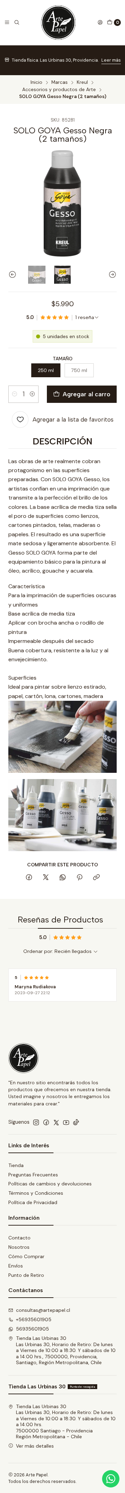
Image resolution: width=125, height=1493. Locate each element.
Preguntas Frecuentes (33, 1175)
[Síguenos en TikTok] (76, 1122)
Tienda (16, 1165)
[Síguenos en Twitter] (56, 1122)
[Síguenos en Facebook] (46, 1122)
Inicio (36, 82)
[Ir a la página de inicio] (58, 22)
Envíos (15, 1266)
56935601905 (32, 1329)
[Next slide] (111, 274)
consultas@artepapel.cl (43, 1310)
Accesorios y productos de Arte (59, 89)
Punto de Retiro (26, 1275)
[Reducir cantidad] (14, 394)
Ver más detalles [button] (35, 1446)
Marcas (59, 82)
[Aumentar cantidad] (32, 394)
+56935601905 (33, 1319)
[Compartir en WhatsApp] (62, 878)
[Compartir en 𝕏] (46, 878)
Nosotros (19, 1247)
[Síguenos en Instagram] (36, 1122)
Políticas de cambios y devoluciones (50, 1184)
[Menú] (7, 22)
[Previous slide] (13, 274)
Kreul (82, 82)
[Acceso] (100, 22)
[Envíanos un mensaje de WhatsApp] (110, 1478)
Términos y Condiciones (35, 1193)
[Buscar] (16, 22)
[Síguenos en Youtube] (66, 1122)
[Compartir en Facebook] (29, 878)
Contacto (19, 1238)
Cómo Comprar (26, 1256)
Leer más (111, 60)
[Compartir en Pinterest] (79, 878)
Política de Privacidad (32, 1202)
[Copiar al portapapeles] (96, 878)
